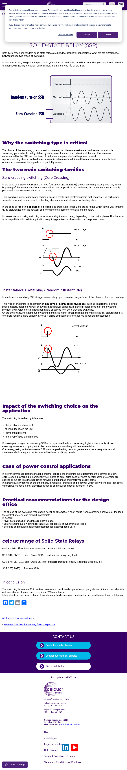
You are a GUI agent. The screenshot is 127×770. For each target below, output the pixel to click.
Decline (108, 35)
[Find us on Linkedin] (65, 747)
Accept (87, 35)
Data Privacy (51, 750)
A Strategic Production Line (17, 618)
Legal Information (52, 744)
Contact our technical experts (61, 655)
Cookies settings (65, 35)
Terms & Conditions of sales (52, 756)
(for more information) (70, 724)
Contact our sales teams (59, 645)
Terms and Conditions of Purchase (52, 762)
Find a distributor (55, 666)
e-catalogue (50, 738)
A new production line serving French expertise (29, 624)
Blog (4, 13)
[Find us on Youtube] (74, 747)
